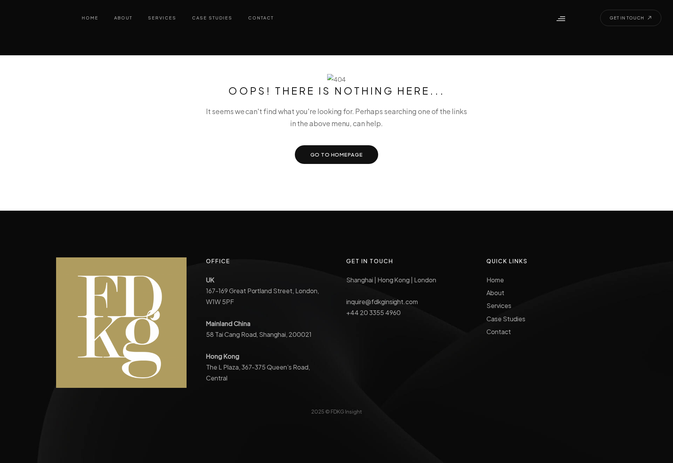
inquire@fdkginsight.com (382, 302)
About (495, 293)
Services (498, 305)
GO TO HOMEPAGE (336, 154)
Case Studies (505, 319)
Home (495, 280)
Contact (498, 331)
